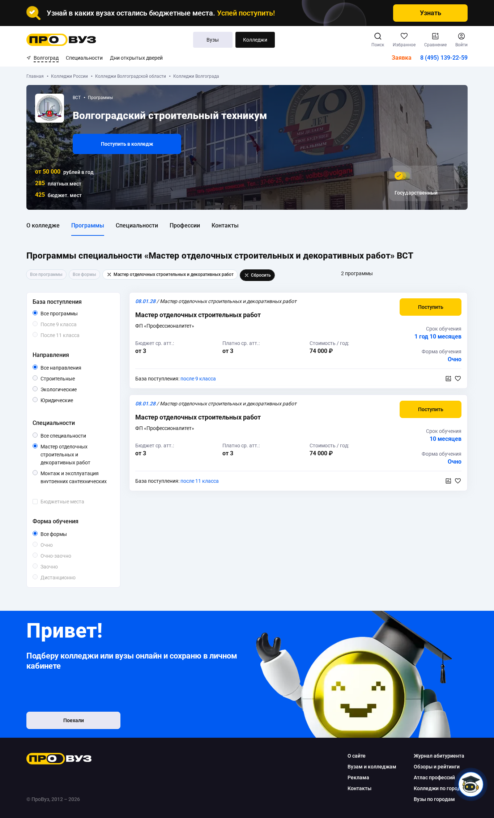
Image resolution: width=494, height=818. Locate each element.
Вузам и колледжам (372, 767)
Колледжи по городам (441, 788)
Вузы (212, 40)
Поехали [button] (73, 720)
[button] (430, 307)
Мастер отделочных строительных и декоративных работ (76, 455)
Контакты (225, 225)
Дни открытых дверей (136, 58)
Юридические (73, 400)
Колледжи (255, 40)
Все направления (76, 368)
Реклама (358, 777)
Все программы (73, 314)
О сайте (357, 756)
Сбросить (261, 275)
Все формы (62, 534)
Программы (87, 225)
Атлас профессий (434, 777)
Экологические (76, 389)
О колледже (43, 225)
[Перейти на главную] (61, 40)
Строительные (75, 378)
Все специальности (76, 436)
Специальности (84, 58)
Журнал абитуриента (439, 756)
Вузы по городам (434, 799)
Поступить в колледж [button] (127, 144)
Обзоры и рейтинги (437, 767)
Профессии (185, 225)
